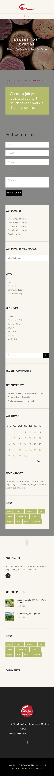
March (12, 316)
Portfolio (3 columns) (17, 230)
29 (20, 456)
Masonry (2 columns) (17, 218)
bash (9, 511)
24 (30, 450)
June (11, 331)
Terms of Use (18, 768)
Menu (26, 16)
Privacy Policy (35, 768)
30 (25, 456)
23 (25, 450)
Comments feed (14, 289)
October (13, 324)
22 (20, 450)
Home (9, 49)
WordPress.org (14, 293)
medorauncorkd (34, 80)
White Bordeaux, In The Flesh (20, 400)
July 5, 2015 (21, 606)
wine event (36, 521)
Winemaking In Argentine (19, 397)
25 (35, 450)
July (11, 327)
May (11, 335)
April (12, 339)
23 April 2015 (17, 80)
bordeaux (18, 511)
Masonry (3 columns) (17, 222)
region (9, 521)
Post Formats (21, 49)
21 (14, 450)
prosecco (35, 516)
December (14, 320)
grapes (9, 516)
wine (26, 521)
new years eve (22, 516)
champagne (30, 511)
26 (40, 450)
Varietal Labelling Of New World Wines (25, 393)
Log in (10, 282)
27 (9, 456)
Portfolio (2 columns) (17, 226)
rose (18, 521)
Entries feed (13, 286)
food (41, 511)
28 (14, 456)
